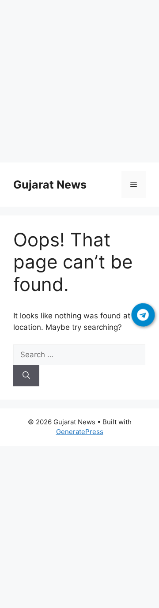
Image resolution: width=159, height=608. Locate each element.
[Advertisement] (79, 83)
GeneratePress (79, 431)
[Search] (26, 375)
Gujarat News (50, 184)
